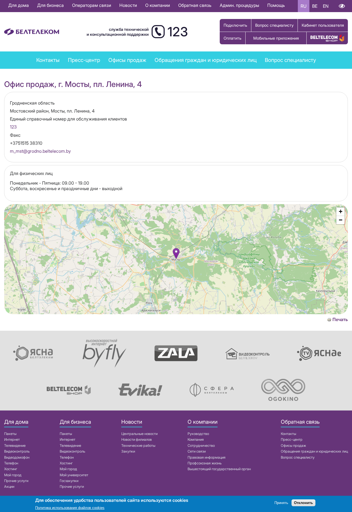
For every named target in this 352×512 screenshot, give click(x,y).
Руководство (198, 434)
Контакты (48, 60)
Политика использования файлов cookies (70, 508)
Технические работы (138, 445)
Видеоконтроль (17, 451)
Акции (9, 486)
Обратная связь (194, 5)
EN (326, 6)
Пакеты (10, 434)
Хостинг (10, 469)
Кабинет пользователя (323, 25)
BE (314, 6)
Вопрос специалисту (274, 25)
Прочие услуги (16, 481)
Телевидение (15, 445)
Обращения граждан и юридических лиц (206, 60)
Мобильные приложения (276, 38)
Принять (281, 503)
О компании (157, 5)
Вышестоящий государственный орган (219, 469)
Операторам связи (91, 5)
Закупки (128, 451)
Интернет (12, 439)
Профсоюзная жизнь (205, 463)
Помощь (276, 5)
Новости (128, 5)
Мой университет (74, 475)
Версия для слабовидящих (342, 6)
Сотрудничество (201, 445)
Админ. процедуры (239, 5)
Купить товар (327, 38)
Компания (196, 439)
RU (304, 6)
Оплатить (232, 38)
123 (13, 127)
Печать (340, 319)
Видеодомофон (16, 457)
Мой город (12, 475)
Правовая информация (207, 457)
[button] (176, 253)
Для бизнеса (50, 5)
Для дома (18, 5)
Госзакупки (69, 481)
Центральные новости (139, 434)
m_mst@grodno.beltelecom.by (40, 151)
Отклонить (303, 503)
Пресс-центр (84, 60)
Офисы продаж (127, 60)
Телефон (11, 463)
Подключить (235, 25)
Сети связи (197, 451)
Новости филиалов (136, 439)
